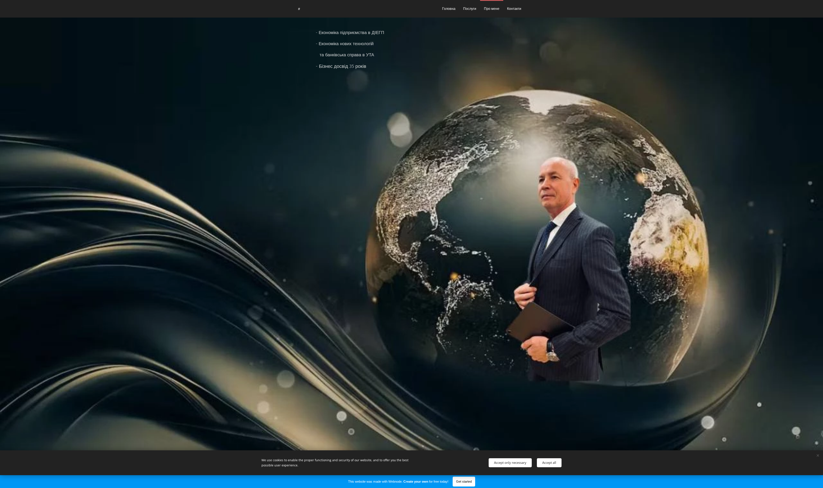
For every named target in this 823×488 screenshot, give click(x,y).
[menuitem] (448, 9)
